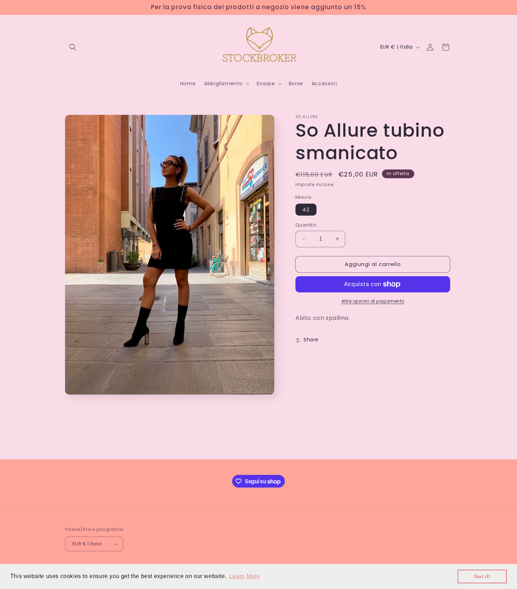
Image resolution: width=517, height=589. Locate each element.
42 (305, 209)
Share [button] (311, 339)
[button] (73, 47)
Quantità (305, 225)
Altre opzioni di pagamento (373, 301)
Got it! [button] (482, 576)
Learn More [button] (244, 576)
